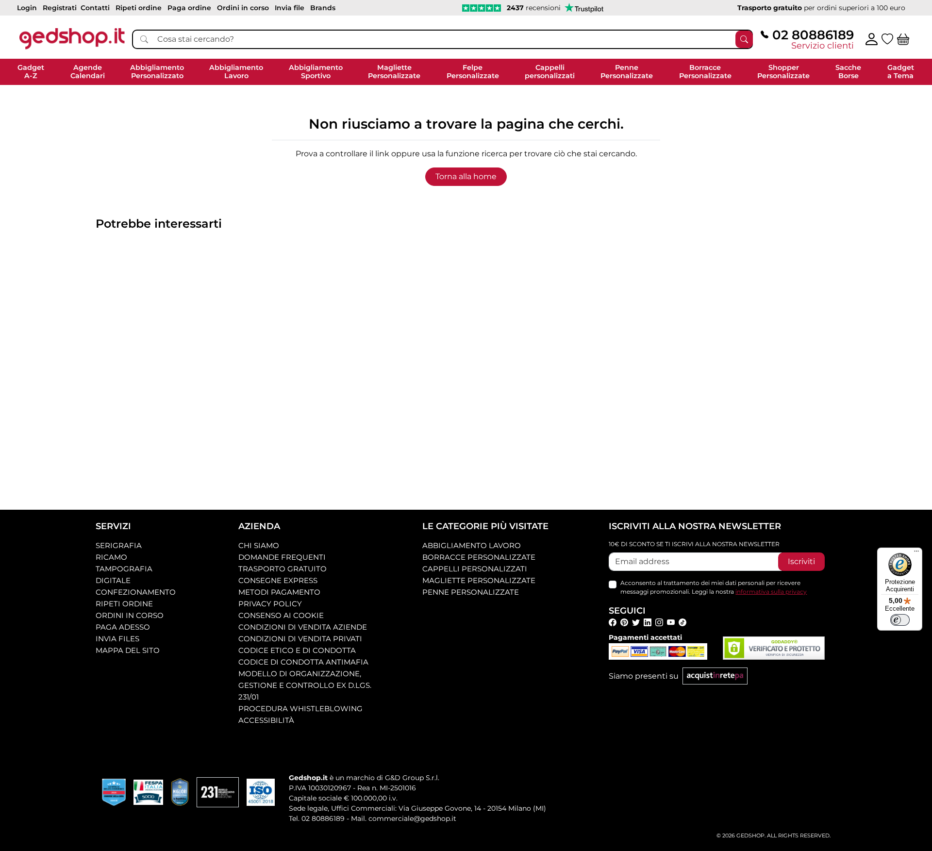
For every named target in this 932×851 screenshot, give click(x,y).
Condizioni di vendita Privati (300, 638)
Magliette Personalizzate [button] (394, 71)
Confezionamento (136, 592)
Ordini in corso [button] (243, 7)
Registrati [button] (60, 7)
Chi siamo (258, 545)
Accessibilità (266, 720)
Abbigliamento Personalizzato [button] (157, 71)
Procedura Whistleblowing (300, 708)
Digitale (113, 580)
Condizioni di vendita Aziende (302, 627)
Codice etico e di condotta (297, 650)
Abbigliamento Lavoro (471, 545)
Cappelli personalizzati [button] (550, 71)
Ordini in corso (130, 615)
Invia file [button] (289, 7)
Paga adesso (123, 627)
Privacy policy (270, 603)
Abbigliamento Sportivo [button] (316, 71)
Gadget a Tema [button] (900, 71)
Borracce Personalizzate (478, 557)
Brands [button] (322, 7)
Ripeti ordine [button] (139, 7)
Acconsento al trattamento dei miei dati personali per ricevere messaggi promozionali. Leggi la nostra (713, 587)
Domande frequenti (282, 557)
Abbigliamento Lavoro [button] (236, 71)
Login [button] (27, 7)
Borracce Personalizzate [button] (705, 71)
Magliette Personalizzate (478, 580)
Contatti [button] (95, 7)
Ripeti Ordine (124, 603)
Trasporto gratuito (282, 568)
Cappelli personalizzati (474, 568)
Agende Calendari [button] (87, 71)
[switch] (900, 620)
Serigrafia (119, 545)
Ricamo (111, 557)
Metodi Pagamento (279, 592)
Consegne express (277, 580)
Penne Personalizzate (470, 592)
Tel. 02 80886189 (317, 818)
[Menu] (916, 553)
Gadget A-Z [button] (30, 71)
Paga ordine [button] (189, 7)
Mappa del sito (128, 650)
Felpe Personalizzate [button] (473, 71)
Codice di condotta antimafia (303, 662)
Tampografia (124, 568)
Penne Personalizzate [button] (626, 71)
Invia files (117, 638)
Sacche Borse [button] (848, 71)
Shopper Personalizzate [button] (783, 71)
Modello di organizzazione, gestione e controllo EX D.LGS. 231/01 (304, 685)
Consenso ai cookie (281, 615)
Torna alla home (466, 176)
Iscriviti (801, 561)
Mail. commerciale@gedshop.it (403, 818)
